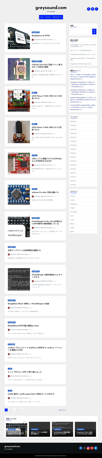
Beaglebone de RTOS (41, 36)
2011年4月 (73, 181)
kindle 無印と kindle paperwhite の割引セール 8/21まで (31, 394)
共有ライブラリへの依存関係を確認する (24, 250)
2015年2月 (73, 149)
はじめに (48, 17)
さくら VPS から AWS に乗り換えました (25, 372)
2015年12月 (73, 145)
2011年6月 (73, 177)
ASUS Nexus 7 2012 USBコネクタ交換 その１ (82, 90)
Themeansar (62, 455)
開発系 (72, 231)
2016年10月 (73, 133)
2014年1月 (73, 157)
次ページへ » (62, 410)
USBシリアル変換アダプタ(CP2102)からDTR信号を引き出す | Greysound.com (83, 100)
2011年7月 (73, 173)
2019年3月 (73, 121)
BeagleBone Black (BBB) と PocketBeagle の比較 (28, 304)
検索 (71, 25)
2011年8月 (73, 169)
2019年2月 (73, 125)
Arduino (34, 155)
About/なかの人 (57, 17)
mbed (33, 61)
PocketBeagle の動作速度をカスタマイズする (83, 54)
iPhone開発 (11, 344)
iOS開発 (72, 208)
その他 (10, 368)
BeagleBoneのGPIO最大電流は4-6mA (23, 326)
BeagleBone (35, 32)
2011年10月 (73, 165)
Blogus (55, 455)
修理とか (39, 61)
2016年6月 (73, 141)
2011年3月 (73, 185)
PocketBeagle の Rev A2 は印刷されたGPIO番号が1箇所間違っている (16, 434)
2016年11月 (73, 129)
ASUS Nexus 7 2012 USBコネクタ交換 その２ (82, 82)
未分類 (72, 227)
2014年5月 (73, 153)
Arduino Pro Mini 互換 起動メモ (45, 192)
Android (72, 196)
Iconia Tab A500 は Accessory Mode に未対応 (82, 105)
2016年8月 (73, 137)
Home (42, 17)
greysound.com (51, 8)
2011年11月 (73, 161)
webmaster (37, 39)
